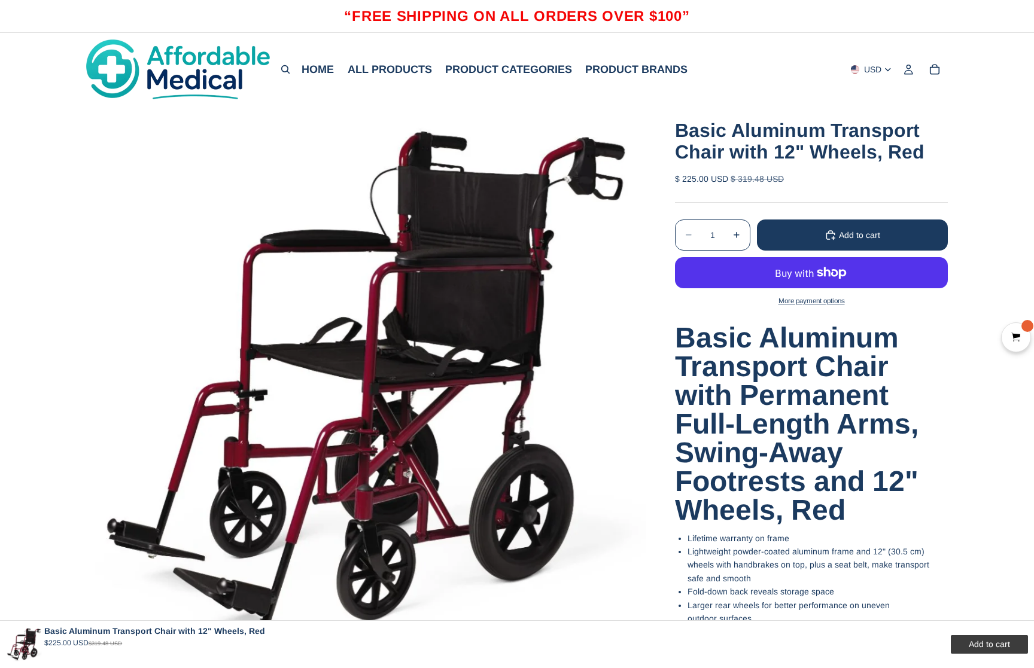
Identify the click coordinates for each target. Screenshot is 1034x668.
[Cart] (935, 69)
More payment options (811, 300)
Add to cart (859, 235)
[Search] (285, 69)
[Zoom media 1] (366, 381)
